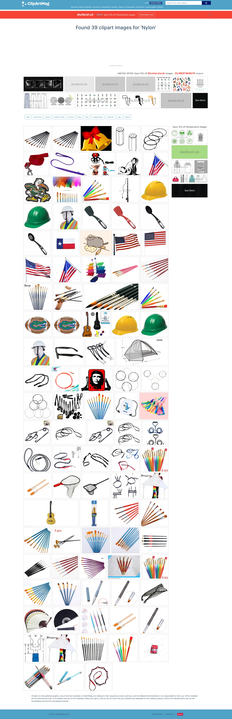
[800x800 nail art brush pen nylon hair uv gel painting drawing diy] (125, 594)
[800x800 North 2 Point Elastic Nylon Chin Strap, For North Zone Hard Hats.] (67, 217)
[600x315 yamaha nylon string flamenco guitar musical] (51, 514)
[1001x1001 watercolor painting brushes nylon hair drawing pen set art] (154, 541)
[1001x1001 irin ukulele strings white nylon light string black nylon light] (154, 139)
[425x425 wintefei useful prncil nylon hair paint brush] (124, 514)
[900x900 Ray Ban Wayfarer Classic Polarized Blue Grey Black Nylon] (69, 353)
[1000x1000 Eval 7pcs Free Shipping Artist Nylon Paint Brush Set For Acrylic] (68, 298)
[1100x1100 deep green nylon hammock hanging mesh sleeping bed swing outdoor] (154, 594)
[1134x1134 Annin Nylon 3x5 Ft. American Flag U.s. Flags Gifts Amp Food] (126, 244)
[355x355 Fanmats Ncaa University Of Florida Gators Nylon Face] (67, 325)
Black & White (85, 7)
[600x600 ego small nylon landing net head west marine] (67, 487)
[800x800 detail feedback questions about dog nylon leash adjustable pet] (125, 460)
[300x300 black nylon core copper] (155, 380)
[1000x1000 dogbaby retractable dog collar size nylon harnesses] (154, 407)
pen (87, 117)
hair (28, 117)
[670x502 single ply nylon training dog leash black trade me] (68, 434)
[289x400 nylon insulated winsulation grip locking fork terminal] (34, 649)
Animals (74, 7)
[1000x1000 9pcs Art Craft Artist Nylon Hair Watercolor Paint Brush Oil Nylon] (37, 139)
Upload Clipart (156, 3)
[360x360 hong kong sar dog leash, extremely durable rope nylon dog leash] (37, 460)
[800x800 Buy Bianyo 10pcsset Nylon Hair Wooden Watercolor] (38, 298)
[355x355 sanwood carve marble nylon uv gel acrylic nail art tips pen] (69, 678)
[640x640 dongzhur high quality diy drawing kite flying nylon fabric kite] (154, 486)
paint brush (59, 117)
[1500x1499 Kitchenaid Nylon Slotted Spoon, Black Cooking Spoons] (37, 244)
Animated (105, 7)
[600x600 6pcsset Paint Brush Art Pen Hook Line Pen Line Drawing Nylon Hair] (154, 270)
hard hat (37, 117)
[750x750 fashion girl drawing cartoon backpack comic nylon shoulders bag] (153, 649)
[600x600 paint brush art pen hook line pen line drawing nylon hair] (64, 568)
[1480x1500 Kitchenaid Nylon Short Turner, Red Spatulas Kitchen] (125, 217)
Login (147, 3)
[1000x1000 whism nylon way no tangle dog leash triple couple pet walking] (96, 460)
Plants (160, 7)
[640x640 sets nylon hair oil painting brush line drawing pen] (96, 541)
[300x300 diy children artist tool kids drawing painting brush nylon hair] (154, 459)
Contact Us (170, 714)
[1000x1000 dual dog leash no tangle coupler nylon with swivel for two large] (155, 433)
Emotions (140, 7)
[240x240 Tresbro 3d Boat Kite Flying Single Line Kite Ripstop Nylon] (96, 271)
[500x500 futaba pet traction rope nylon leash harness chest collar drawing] (37, 434)
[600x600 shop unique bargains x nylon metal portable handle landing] (96, 487)
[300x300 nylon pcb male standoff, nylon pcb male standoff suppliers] (126, 139)
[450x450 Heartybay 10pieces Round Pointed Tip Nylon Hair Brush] (67, 190)
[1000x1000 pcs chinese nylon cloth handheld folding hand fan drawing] (38, 621)
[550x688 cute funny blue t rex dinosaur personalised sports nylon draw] (126, 407)
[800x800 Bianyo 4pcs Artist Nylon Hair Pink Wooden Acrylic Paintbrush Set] (125, 271)
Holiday (114, 7)
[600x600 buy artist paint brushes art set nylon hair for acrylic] (37, 541)
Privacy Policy (157, 714)
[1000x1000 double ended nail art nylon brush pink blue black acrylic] (94, 621)
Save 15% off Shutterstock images (190, 127)
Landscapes (151, 7)
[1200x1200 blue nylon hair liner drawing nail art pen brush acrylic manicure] (96, 594)
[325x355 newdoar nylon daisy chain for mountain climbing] (98, 677)
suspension (98, 117)
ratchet (110, 117)
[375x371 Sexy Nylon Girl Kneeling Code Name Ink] (129, 165)
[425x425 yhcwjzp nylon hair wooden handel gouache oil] (154, 514)
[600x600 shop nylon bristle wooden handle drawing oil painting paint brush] (37, 487)
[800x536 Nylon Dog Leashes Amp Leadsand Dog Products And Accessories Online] (69, 165)
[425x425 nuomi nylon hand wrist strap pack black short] (100, 353)
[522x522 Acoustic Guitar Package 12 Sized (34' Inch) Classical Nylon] (96, 325)
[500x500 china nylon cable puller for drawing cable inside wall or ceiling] (65, 380)
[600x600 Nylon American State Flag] (37, 271)
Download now (146, 14)
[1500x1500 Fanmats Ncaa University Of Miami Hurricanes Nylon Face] (37, 190)
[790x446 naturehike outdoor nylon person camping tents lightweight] (142, 353)
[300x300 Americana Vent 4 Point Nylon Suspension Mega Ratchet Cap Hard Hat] (154, 190)
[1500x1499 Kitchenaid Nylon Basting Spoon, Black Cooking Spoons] (154, 217)
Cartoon (96, 7)
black (127, 117)
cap (119, 117)
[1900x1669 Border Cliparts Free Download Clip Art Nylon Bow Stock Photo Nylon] (96, 139)
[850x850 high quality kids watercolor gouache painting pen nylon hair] (125, 541)
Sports (122, 7)
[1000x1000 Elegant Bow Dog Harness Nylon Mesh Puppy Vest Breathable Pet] (102, 165)
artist (71, 117)
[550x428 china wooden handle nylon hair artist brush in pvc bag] (124, 568)
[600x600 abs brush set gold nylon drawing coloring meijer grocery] (94, 514)
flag (79, 117)
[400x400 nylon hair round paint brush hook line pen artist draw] (37, 568)
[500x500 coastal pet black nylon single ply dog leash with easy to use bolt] (128, 434)
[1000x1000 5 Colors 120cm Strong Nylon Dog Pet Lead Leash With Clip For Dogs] (36, 165)
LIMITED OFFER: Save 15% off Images (145, 73)
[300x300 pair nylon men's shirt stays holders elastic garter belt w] (125, 487)
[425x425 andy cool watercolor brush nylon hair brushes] (99, 407)
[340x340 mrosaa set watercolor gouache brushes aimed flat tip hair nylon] (67, 594)
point (47, 117)
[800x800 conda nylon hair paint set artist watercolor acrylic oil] (92, 649)
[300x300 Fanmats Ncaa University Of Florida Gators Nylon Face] (37, 325)
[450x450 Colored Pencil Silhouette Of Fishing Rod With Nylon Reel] (125, 190)
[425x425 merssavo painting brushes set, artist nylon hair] (92, 568)
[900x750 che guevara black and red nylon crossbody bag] (96, 380)
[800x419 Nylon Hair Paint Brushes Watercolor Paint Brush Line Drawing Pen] (111, 298)
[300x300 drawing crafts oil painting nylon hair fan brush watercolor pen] (67, 541)
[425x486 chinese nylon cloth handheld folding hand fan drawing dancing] (66, 621)
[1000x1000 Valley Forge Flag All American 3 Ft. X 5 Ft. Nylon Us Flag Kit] (155, 164)
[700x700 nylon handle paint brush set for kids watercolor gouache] (123, 649)
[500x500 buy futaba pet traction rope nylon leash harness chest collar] (100, 434)
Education (130, 7)
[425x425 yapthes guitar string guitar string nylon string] (127, 380)
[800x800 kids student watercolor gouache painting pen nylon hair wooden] (37, 594)
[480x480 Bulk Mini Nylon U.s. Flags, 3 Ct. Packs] (155, 244)
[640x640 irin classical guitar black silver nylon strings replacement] (38, 407)
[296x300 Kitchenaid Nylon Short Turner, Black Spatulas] (96, 217)
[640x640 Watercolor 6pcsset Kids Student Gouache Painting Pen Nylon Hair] (96, 190)
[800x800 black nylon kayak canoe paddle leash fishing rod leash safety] (37, 380)
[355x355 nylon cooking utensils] (68, 407)
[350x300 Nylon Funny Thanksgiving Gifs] (96, 244)
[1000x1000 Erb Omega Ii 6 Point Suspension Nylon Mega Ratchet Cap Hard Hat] (38, 217)
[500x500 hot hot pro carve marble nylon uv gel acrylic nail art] (38, 678)
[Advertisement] (116, 48)
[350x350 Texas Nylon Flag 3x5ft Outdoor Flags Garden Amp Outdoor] (65, 244)
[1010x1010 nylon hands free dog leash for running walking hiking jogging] (67, 460)
